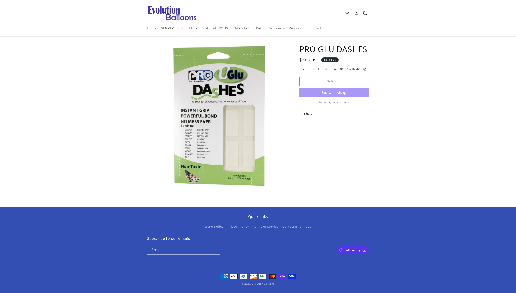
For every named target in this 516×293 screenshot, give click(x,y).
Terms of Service (265, 226)
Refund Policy (213, 226)
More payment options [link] (334, 102)
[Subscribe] (215, 250)
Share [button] (308, 113)
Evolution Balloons (263, 283)
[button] (172, 28)
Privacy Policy (238, 226)
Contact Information (298, 226)
